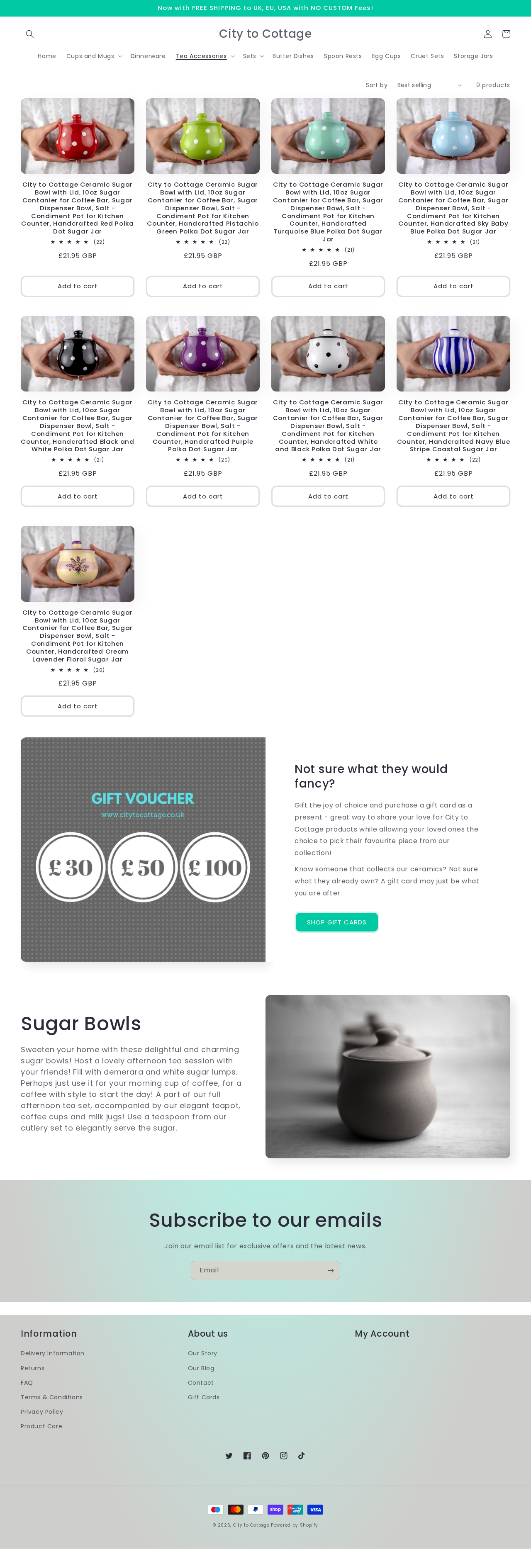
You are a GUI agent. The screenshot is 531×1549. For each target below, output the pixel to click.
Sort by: (377, 85)
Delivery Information (53, 1353)
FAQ (27, 1383)
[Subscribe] (331, 1270)
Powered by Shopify (294, 1525)
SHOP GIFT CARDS (337, 922)
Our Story (202, 1353)
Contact (201, 1383)
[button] (30, 34)
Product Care (41, 1426)
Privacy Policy (42, 1412)
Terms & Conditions (52, 1397)
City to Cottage (251, 1525)
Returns (32, 1368)
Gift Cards (204, 1397)
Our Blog (201, 1368)
